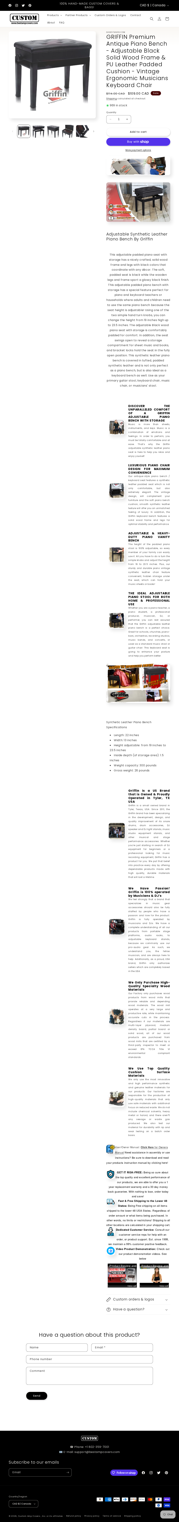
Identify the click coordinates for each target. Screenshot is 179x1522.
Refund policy (73, 1515)
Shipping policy (132, 1515)
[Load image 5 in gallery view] (82, 131)
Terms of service (112, 1515)
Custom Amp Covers (29, 1516)
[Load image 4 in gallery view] (67, 131)
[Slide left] (12, 131)
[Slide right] (94, 131)
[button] (54, 15)
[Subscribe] (67, 1472)
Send (36, 1396)
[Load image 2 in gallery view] (38, 131)
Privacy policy (91, 1515)
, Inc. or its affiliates (52, 1516)
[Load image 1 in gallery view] (23, 131)
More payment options (138, 150)
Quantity (111, 112)
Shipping (111, 98)
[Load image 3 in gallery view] (53, 131)
